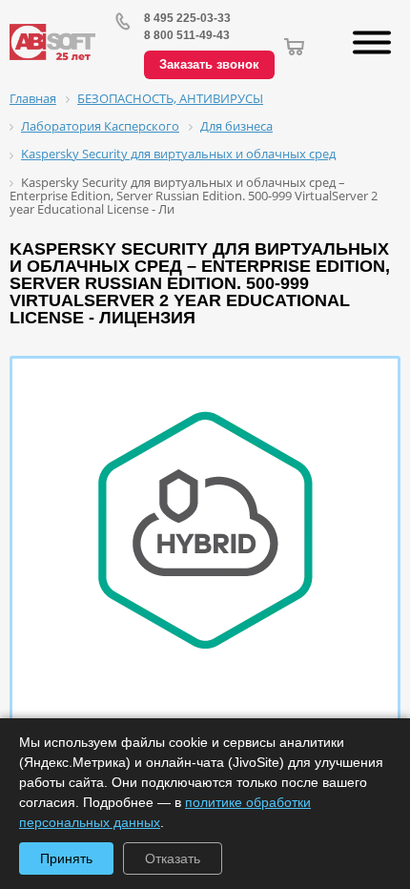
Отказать (172, 858)
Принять (66, 858)
